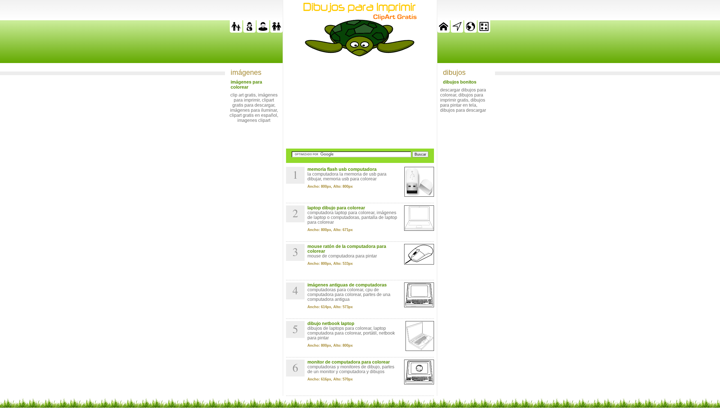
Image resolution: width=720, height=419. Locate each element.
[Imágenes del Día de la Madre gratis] (249, 31)
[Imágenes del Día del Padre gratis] (236, 31)
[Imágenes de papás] (263, 31)
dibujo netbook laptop (330, 323)
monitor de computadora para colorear (348, 362)
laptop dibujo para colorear (336, 207)
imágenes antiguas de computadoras (347, 285)
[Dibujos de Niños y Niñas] (276, 31)
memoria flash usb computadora (342, 169)
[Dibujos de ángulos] (457, 31)
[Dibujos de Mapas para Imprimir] (470, 31)
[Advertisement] (360, 102)
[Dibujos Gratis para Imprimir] (443, 31)
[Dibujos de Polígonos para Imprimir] (484, 31)
